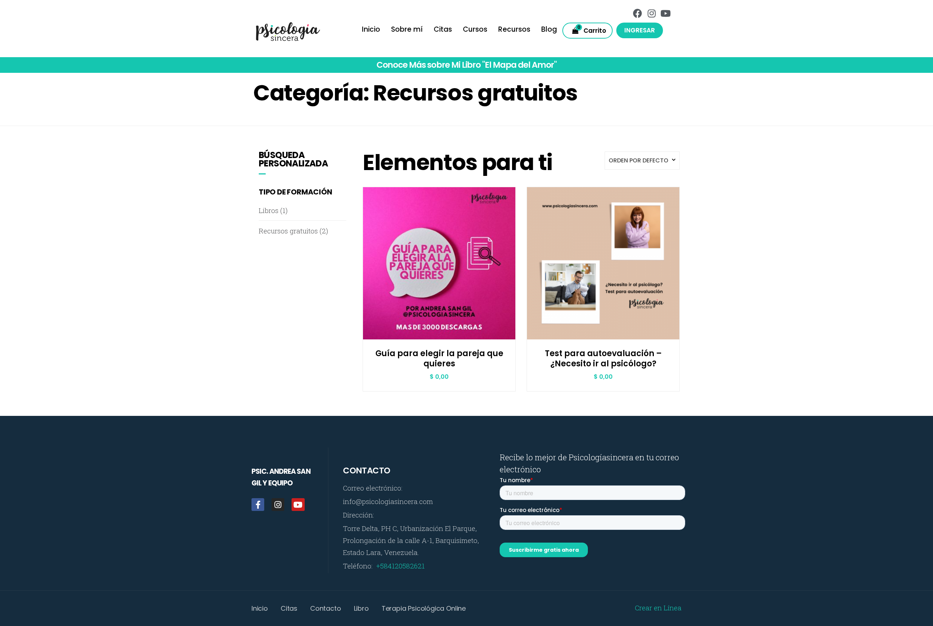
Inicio (371, 29)
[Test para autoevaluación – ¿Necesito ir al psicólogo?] (603, 294)
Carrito (591, 29)
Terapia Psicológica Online (424, 608)
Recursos (514, 29)
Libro (361, 608)
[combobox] (642, 160)
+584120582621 (400, 565)
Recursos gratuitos (288, 230)
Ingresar (639, 30)
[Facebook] (637, 13)
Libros (268, 210)
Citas (443, 29)
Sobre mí (407, 29)
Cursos (475, 29)
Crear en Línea (658, 607)
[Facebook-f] (257, 504)
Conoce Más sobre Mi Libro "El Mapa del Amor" (466, 65)
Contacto (325, 608)
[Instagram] (651, 13)
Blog (549, 29)
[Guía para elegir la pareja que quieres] (439, 294)
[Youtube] (665, 13)
